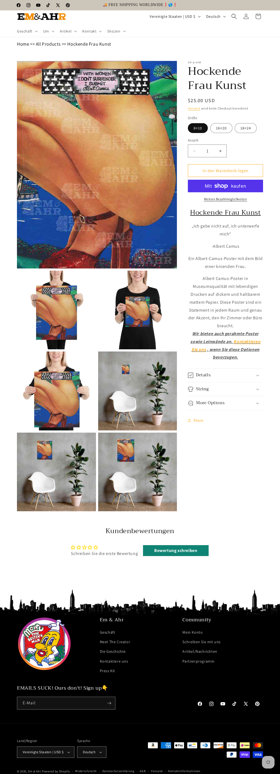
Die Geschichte (113, 651)
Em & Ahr (34, 771)
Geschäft (107, 632)
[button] (27, 31)
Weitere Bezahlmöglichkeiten (225, 199)
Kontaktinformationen (184, 771)
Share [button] (198, 420)
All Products (48, 44)
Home (23, 44)
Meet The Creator (115, 641)
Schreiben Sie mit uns (201, 641)
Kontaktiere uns (114, 661)
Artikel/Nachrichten (199, 651)
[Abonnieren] (109, 703)
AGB (142, 771)
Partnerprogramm (198, 661)
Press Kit (107, 670)
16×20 (221, 128)
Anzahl (193, 140)
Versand (194, 108)
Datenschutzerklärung (118, 771)
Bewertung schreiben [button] (175, 550)
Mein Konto (192, 632)
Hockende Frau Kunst (89, 44)
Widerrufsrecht (86, 771)
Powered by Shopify (56, 771)
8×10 (198, 128)
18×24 (245, 128)
